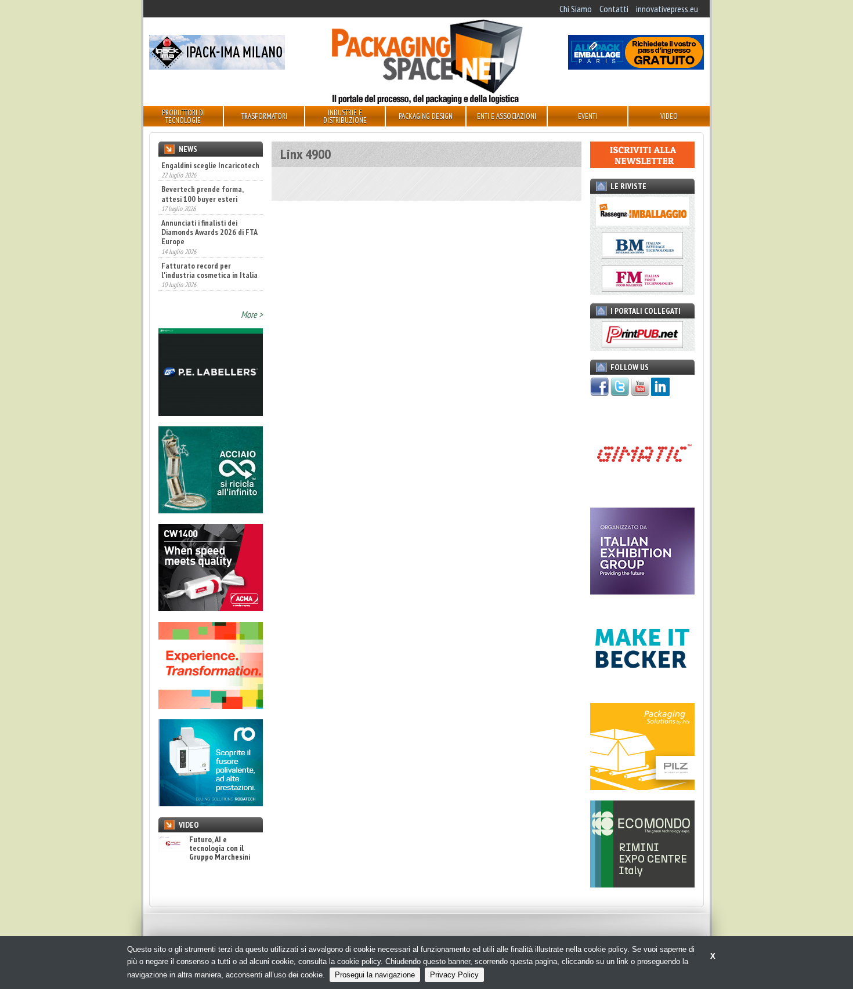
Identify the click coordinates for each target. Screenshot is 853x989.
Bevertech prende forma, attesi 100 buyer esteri (202, 169)
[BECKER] (642, 688)
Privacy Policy (454, 974)
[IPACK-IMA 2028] (217, 66)
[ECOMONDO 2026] (642, 884)
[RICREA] (210, 510)
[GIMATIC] (642, 493)
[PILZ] (642, 786)
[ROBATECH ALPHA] (210, 803)
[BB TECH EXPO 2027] (642, 591)
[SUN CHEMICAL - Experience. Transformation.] (210, 705)
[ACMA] (210, 607)
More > (252, 314)
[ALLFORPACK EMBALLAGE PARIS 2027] (636, 66)
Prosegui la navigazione (375, 974)
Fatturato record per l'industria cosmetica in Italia (209, 245)
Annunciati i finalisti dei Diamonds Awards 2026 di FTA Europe (209, 207)
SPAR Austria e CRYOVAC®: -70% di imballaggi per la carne (203, 283)
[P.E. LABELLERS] (210, 412)
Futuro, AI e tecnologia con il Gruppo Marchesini (219, 848)
